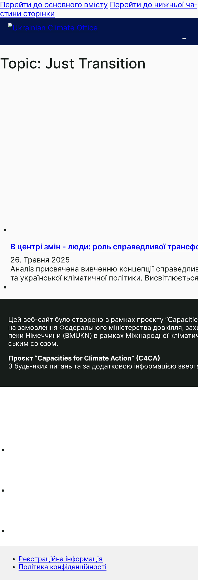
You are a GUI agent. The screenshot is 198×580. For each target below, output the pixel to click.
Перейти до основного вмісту (54, 4)
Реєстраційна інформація (61, 559)
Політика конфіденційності (62, 567)
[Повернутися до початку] (180, 565)
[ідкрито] (184, 38)
